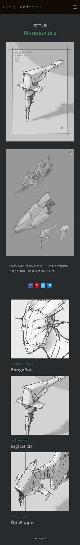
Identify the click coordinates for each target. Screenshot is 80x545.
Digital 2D (40, 25)
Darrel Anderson (22, 6)
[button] (40, 538)
